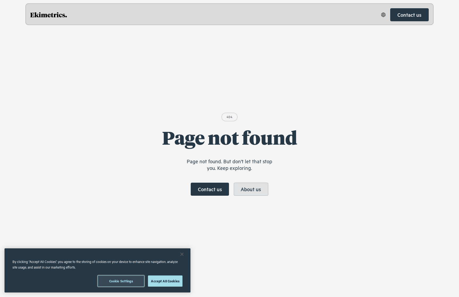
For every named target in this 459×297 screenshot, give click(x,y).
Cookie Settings (121, 281)
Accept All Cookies (165, 281)
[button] (383, 14)
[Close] (182, 254)
